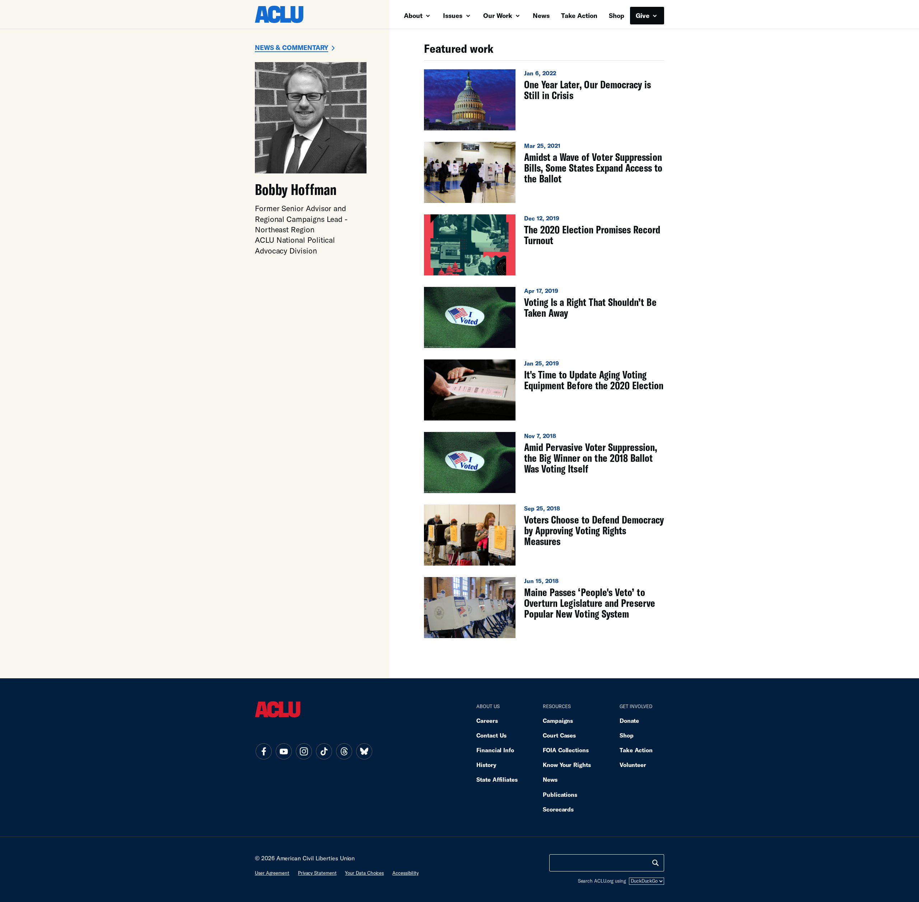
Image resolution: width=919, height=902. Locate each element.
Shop (616, 15)
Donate (629, 720)
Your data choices (364, 873)
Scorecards (558, 809)
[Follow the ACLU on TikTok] (323, 751)
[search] (655, 862)
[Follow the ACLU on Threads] (344, 751)
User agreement (272, 873)
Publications (560, 794)
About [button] (414, 15)
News (541, 15)
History (486, 764)
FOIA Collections (566, 750)
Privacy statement (317, 873)
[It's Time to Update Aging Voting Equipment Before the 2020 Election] (544, 389)
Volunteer (633, 764)
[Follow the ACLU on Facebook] (263, 751)
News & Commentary (291, 47)
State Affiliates (497, 779)
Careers (487, 720)
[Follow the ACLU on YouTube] (283, 751)
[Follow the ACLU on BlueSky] (364, 751)
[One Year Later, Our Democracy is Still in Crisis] (544, 99)
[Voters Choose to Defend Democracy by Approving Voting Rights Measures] (544, 535)
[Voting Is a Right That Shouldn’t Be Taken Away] (544, 317)
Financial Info (495, 750)
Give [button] (643, 15)
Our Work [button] (498, 15)
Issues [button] (453, 15)
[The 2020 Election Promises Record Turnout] (544, 244)
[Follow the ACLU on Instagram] (303, 751)
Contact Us (491, 735)
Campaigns (558, 720)
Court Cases (559, 735)
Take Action (579, 15)
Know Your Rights (567, 764)
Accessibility (405, 873)
